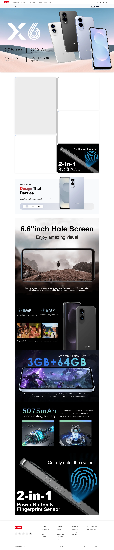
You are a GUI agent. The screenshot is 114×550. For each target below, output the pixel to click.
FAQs (58, 539)
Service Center (60, 529)
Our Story (74, 532)
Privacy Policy (87, 546)
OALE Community (91, 529)
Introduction (75, 529)
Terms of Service (95, 546)
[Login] (100, 2)
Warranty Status (61, 532)
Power (43, 532)
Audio (43, 534)
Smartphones (15, 2)
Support (40, 2)
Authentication (47, 2)
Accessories (24, 2)
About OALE (32, 2)
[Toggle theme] (103, 2)
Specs (97, 6)
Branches (74, 534)
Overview (93, 6)
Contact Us (60, 536)
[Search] (97, 2)
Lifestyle (44, 536)
